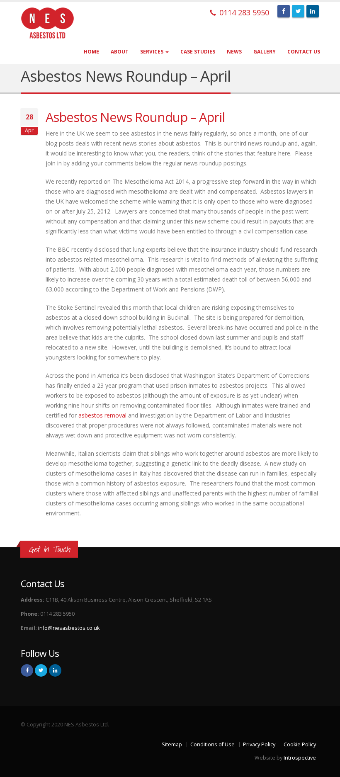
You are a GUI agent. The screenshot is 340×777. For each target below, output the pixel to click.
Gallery (264, 51)
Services (152, 51)
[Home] (53, 23)
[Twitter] (298, 11)
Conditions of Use (212, 744)
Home (91, 51)
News (234, 51)
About (120, 51)
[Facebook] (283, 11)
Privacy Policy (259, 744)
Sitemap (172, 744)
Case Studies (197, 51)
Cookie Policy (300, 744)
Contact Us (303, 51)
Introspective (300, 757)
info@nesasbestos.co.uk (69, 627)
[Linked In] (312, 11)
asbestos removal (102, 415)
